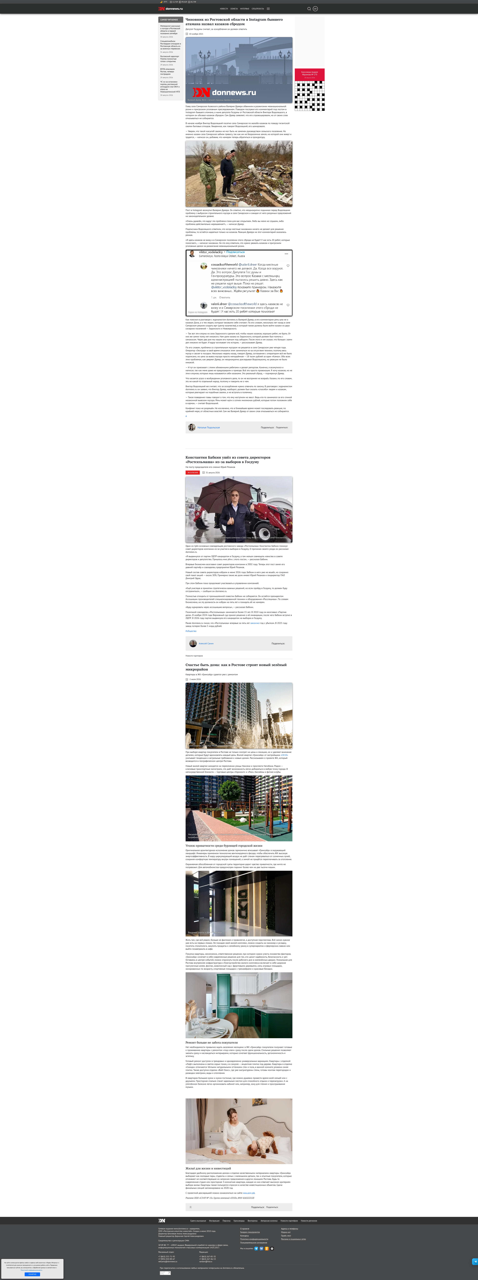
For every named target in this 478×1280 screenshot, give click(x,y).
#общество (191, 631)
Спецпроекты (258, 8)
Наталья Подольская (209, 427)
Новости (224, 8)
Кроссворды (239, 1220)
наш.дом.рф (249, 1192)
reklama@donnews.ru (167, 1261)
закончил (255, 623)
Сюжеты (234, 8)
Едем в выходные (198, 1220)
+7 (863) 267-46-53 (207, 1259)
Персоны (227, 1220)
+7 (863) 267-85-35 (207, 1256)
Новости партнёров (289, 1220)
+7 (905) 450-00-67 (166, 1259)
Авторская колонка (269, 1220)
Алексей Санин (206, 643)
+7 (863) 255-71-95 (166, 1256)
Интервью (244, 8)
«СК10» (284, 755)
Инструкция (214, 1220)
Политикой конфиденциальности (32, 1270)
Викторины (253, 1220)
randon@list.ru (205, 1261)
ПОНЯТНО (32, 1274)
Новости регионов (309, 1220)
